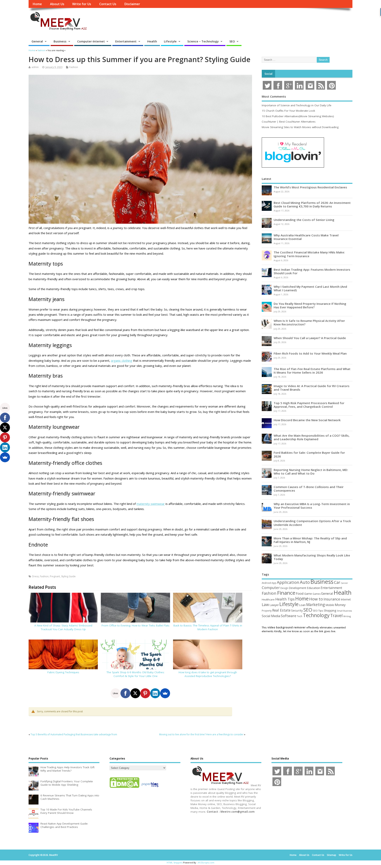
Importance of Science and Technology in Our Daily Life (296, 105)
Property (267, 610)
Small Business (344, 610)
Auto (305, 582)
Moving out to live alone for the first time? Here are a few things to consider (201, 734)
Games (316, 594)
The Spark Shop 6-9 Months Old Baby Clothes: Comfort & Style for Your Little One (136, 674)
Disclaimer (132, 4)
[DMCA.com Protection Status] (124, 787)
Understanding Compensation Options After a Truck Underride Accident (312, 522)
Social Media (271, 616)
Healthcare (268, 599)
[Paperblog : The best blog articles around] (150, 787)
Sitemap (331, 855)
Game (308, 594)
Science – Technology (203, 41)
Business (60, 41)
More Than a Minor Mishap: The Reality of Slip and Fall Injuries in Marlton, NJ (310, 540)
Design (284, 588)
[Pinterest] (145, 693)
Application (288, 582)
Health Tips (285, 599)
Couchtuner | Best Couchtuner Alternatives (289, 121)
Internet (346, 599)
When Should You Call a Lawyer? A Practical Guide (310, 338)
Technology (316, 615)
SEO (232, 41)
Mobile (329, 605)
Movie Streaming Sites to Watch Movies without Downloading (300, 127)
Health (152, 41)
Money (340, 604)
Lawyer (274, 605)
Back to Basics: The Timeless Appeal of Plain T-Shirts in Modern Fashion (207, 627)
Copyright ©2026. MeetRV (43, 855)
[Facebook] (125, 693)
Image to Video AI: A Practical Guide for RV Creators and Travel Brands (311, 387)
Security (297, 610)
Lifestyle (170, 41)
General (37, 41)
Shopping (330, 610)
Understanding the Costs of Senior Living (304, 220)
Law (265, 604)
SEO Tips (318, 610)
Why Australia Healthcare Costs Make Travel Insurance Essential (306, 237)
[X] (135, 693)
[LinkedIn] (155, 693)
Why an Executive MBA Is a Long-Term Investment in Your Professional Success (312, 505)
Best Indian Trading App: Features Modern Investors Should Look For (312, 271)
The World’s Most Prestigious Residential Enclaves (310, 187)
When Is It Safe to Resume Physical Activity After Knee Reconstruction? (309, 322)
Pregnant (55, 576)
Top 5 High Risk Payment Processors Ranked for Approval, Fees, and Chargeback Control (309, 405)
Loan (302, 605)
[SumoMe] (165, 693)
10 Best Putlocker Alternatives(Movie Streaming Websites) (298, 116)
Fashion (73, 67)
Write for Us (81, 4)
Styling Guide (68, 576)
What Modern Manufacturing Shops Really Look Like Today (312, 557)
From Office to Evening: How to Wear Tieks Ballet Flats (135, 625)
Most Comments (274, 96)
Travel (336, 615)
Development (297, 588)
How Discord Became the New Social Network (307, 420)
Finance (286, 592)
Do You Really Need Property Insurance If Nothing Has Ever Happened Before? (310, 305)
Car (337, 582)
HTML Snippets (175, 862)
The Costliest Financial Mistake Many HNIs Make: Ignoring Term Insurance (309, 254)
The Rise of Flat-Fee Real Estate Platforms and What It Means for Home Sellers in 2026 (312, 370)
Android (266, 582)
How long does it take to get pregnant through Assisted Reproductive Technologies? (208, 674)
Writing (347, 616)
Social (268, 74)
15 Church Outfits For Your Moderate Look (288, 110)
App (273, 582)
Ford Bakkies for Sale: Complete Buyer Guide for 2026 (309, 454)
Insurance (331, 599)
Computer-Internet (91, 41)
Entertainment (126, 41)
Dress (35, 576)
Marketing (315, 604)
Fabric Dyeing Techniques (63, 672)
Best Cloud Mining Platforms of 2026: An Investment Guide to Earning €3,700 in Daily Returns (312, 204)
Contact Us (107, 4)
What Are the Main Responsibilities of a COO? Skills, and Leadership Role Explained (311, 437)
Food (300, 593)
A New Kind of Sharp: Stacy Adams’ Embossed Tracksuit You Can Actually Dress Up (63, 627)
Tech (299, 616)
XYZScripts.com (206, 862)
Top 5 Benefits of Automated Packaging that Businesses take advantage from (74, 734)
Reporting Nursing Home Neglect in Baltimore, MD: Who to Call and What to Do (311, 471)
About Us (57, 4)
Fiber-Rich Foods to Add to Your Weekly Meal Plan (310, 353)
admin (35, 67)
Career (344, 583)
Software (288, 615)
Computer (271, 587)
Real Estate (281, 610)
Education (313, 588)
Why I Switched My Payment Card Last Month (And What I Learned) (310, 288)
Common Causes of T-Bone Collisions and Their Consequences (308, 488)
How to (316, 599)
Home (37, 4)
